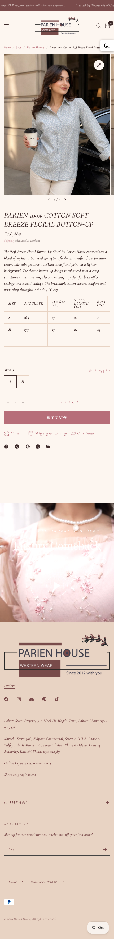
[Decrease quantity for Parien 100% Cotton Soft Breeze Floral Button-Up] (8, 402)
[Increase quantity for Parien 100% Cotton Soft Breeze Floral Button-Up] (23, 402)
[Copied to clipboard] (49, 446)
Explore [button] (9, 685)
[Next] (65, 199)
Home (7, 47)
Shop (18, 47)
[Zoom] (99, 65)
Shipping (9, 240)
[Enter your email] (104, 849)
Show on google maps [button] (20, 775)
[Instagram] (22, 699)
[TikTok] (61, 699)
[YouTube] (35, 700)
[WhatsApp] (39, 446)
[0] (106, 26)
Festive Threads (35, 47)
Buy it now (57, 417)
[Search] (98, 26)
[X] (18, 446)
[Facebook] (7, 446)
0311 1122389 (51, 751)
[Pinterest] (29, 446)
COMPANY (16, 802)
